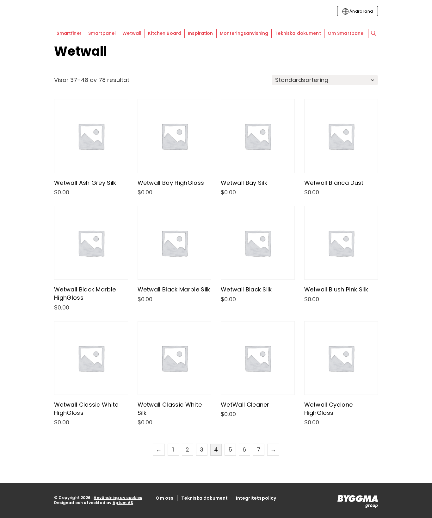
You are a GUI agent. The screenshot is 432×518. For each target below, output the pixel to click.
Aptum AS (123, 502)
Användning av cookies (118, 497)
